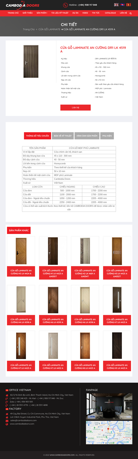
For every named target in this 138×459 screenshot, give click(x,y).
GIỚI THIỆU (28, 13)
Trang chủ (29, 29)
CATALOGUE (110, 13)
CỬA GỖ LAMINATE (49, 29)
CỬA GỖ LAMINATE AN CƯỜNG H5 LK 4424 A (21, 272)
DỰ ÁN (75, 13)
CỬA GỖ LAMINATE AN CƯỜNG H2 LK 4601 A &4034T (85, 273)
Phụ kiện (107, 136)
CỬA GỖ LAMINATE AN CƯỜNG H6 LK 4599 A (52, 321)
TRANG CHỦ (13, 13)
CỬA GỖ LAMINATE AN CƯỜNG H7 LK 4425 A (21, 366)
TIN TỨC (95, 13)
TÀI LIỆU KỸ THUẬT (59, 13)
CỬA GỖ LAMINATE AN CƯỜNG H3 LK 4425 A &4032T (116, 273)
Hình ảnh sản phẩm (87, 136)
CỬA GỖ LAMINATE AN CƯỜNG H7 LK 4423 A (116, 321)
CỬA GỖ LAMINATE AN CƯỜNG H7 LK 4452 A (52, 366)
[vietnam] (129, 3)
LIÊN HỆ (123, 13)
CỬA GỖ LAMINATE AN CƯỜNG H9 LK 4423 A (116, 366)
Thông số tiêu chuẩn (37, 136)
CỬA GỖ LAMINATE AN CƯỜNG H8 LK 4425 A (85, 366)
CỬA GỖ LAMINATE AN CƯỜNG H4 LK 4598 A (21, 321)
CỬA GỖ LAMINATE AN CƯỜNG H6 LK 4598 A (85, 321)
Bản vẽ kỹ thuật (63, 136)
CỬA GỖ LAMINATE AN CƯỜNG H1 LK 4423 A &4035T (52, 273)
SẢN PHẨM (41, 13)
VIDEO (85, 13)
